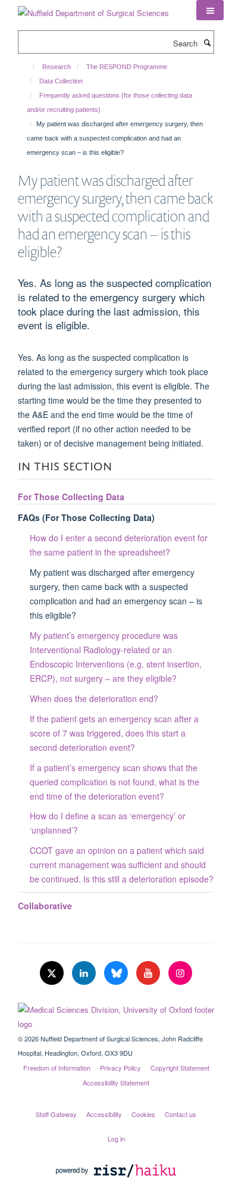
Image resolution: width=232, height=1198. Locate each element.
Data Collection (61, 81)
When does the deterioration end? (94, 698)
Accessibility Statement (116, 1082)
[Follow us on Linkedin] (85, 973)
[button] (210, 10)
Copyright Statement (180, 1067)
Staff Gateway (56, 1114)
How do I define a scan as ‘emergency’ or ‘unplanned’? (108, 823)
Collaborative (45, 906)
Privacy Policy (120, 1067)
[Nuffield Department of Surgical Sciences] (93, 8)
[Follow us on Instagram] (180, 973)
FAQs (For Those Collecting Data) (86, 517)
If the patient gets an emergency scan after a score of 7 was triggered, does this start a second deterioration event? (114, 733)
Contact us (180, 1114)
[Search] (207, 42)
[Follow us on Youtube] (149, 973)
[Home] (28, 66)
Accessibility (104, 1114)
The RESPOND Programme (126, 66)
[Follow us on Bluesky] (117, 973)
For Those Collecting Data (71, 497)
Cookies (143, 1114)
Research (56, 66)
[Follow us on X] (53, 973)
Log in (116, 1138)
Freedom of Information (56, 1067)
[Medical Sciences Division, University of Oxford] (116, 1014)
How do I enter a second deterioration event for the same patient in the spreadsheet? (119, 545)
